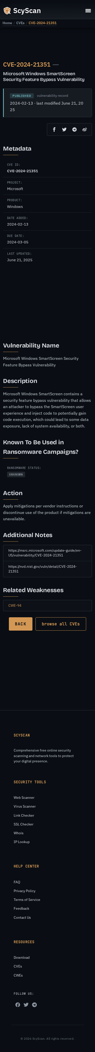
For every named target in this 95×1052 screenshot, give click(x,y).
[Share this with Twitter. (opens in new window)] (64, 129)
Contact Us (22, 917)
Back (20, 624)
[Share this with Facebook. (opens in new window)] (54, 129)
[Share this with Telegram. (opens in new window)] (74, 129)
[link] (7, 23)
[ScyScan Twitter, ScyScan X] (26, 1004)
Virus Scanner (25, 806)
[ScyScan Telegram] (34, 1004)
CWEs (18, 975)
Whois (19, 833)
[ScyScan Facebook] (17, 1004)
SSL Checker (23, 824)
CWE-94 (14, 605)
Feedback (21, 908)
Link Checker (24, 815)
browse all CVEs (61, 624)
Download (22, 957)
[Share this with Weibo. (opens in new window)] (85, 129)
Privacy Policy (24, 891)
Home (7, 23)
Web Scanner (24, 797)
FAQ (17, 882)
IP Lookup (22, 842)
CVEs (20, 23)
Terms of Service (27, 899)
